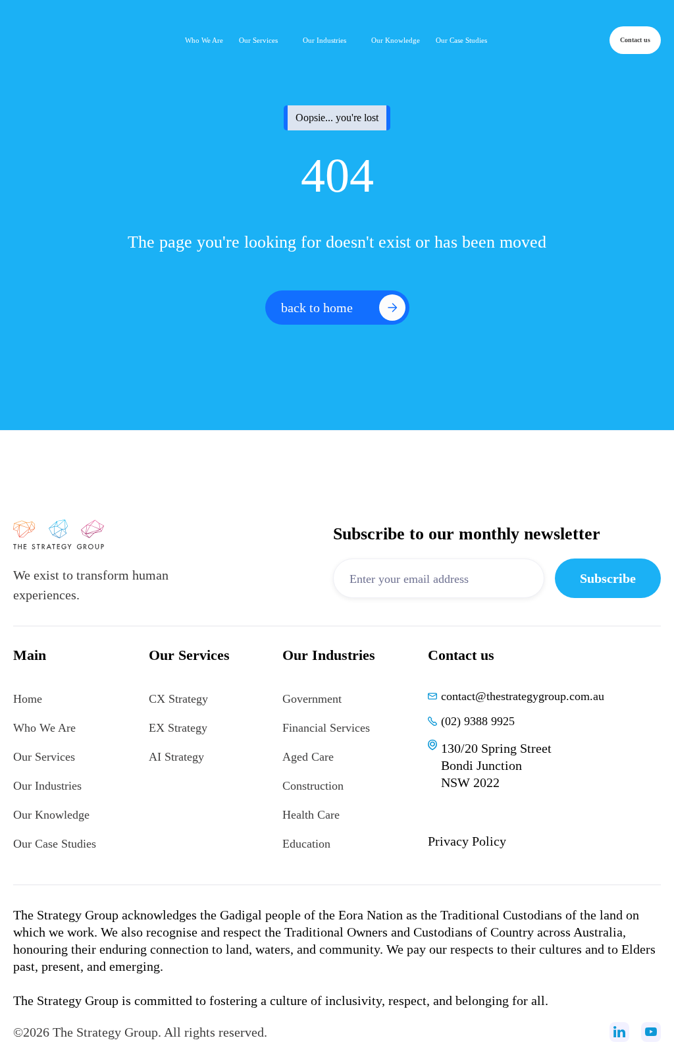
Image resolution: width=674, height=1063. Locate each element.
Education (306, 843)
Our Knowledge (51, 814)
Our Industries (47, 785)
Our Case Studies (54, 843)
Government (312, 698)
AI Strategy (176, 756)
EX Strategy (178, 727)
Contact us (635, 39)
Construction (313, 785)
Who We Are (44, 727)
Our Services (44, 756)
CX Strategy (178, 698)
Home (27, 698)
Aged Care (308, 756)
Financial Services (326, 727)
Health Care (311, 814)
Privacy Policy (467, 841)
